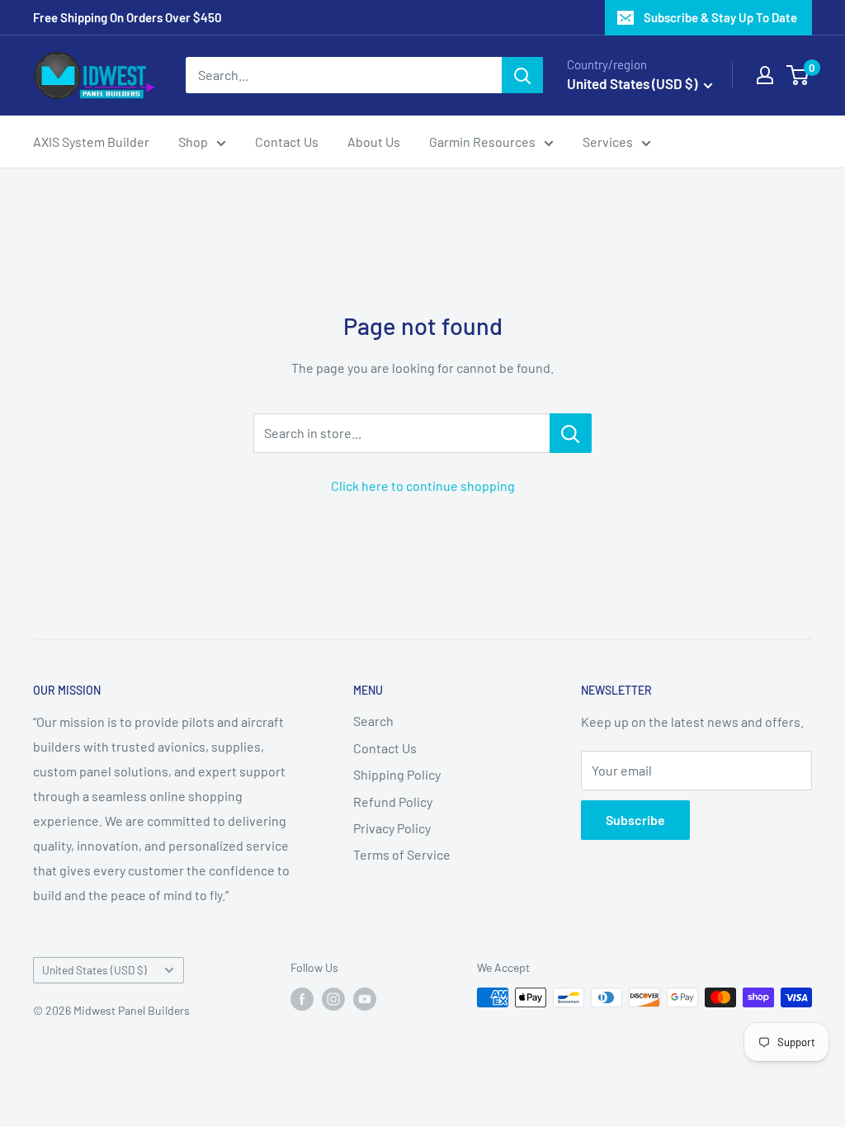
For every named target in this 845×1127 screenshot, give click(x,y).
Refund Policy (392, 801)
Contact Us (287, 141)
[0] (798, 75)
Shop (193, 141)
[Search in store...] (571, 433)
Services (608, 141)
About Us (373, 141)
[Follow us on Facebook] (302, 999)
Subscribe (635, 820)
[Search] (522, 75)
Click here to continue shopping (423, 485)
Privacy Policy (392, 828)
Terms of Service (402, 854)
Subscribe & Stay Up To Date (720, 17)
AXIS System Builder (91, 141)
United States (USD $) (94, 970)
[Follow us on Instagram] (333, 999)
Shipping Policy (397, 774)
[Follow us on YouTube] (364, 999)
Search (373, 721)
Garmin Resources (482, 141)
